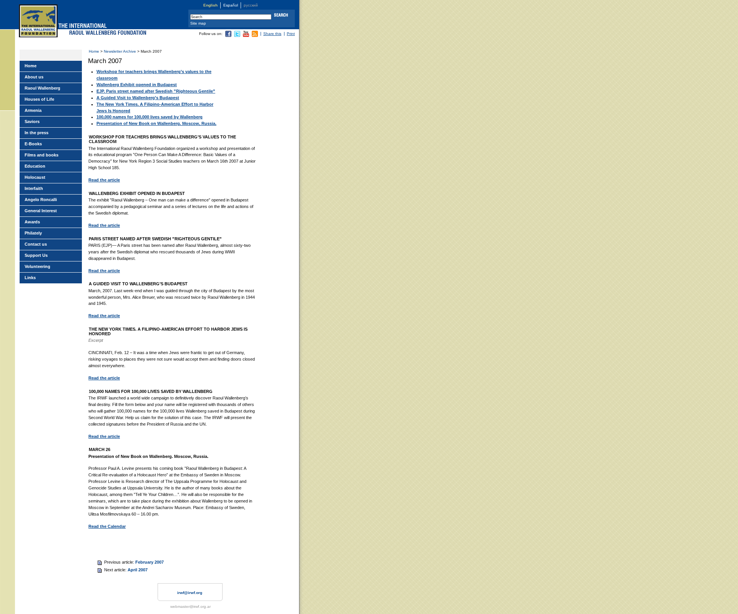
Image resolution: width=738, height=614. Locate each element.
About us (34, 77)
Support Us (36, 255)
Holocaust (35, 177)
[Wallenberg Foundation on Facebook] (228, 35)
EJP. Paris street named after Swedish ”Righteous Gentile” (155, 91)
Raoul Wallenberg (42, 88)
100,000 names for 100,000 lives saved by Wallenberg (149, 117)
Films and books (41, 155)
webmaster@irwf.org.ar (190, 606)
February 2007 (149, 562)
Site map (198, 23)
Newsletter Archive (120, 51)
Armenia (33, 110)
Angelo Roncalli (41, 199)
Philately (33, 233)
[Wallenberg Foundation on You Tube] (246, 35)
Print (291, 34)
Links (30, 277)
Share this (272, 34)
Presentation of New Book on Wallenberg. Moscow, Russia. (156, 123)
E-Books (33, 143)
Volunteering (37, 266)
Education (35, 166)
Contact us (36, 244)
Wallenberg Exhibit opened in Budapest (136, 84)
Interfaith (34, 188)
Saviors (32, 121)
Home (94, 51)
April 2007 (138, 569)
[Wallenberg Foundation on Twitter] (237, 35)
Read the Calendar (107, 526)
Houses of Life (39, 99)
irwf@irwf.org (189, 593)
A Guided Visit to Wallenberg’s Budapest (137, 97)
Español (230, 5)
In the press (36, 132)
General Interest (41, 210)
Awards (32, 222)
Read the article (104, 180)
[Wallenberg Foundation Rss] (255, 35)
